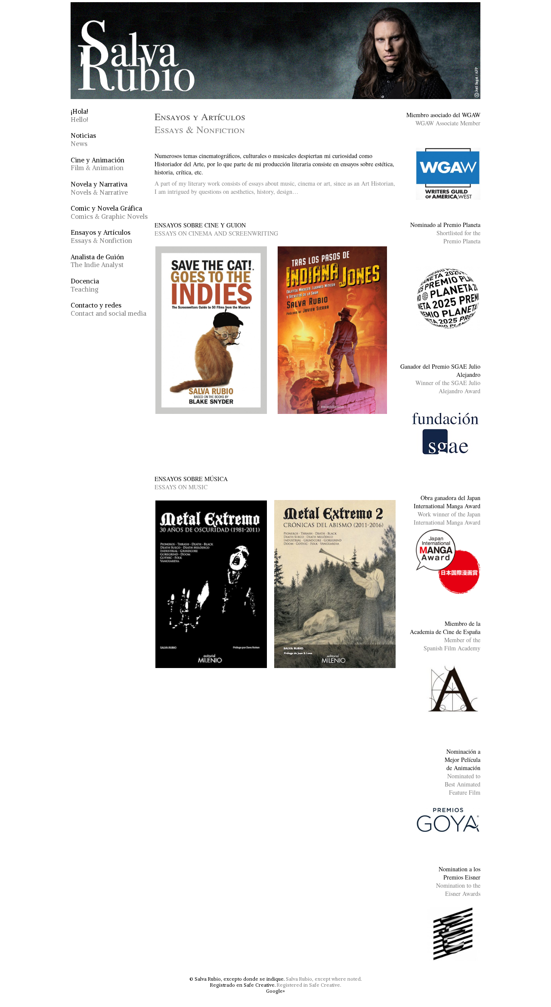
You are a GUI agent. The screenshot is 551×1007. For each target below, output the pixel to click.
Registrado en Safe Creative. (243, 985)
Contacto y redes (108, 309)
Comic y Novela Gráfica (109, 212)
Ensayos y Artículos (101, 236)
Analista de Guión (97, 261)
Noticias (83, 139)
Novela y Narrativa (99, 188)
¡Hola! (79, 115)
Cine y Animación (97, 164)
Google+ (275, 991)
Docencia (85, 285)
